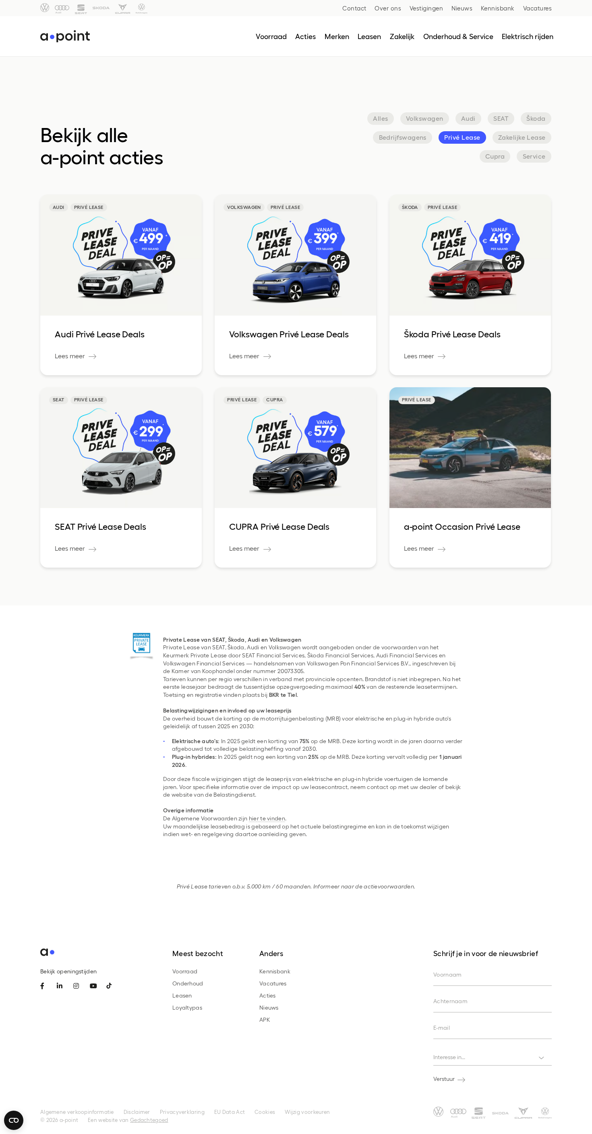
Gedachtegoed (149, 1120)
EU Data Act (229, 1112)
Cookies (265, 1112)
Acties (267, 995)
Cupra (495, 156)
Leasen (182, 995)
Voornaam (447, 974)
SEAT (501, 118)
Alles (380, 118)
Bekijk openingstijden (68, 971)
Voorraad (184, 971)
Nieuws (461, 8)
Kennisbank (498, 8)
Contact (354, 8)
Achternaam (450, 1001)
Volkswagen (424, 118)
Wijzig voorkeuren (307, 1112)
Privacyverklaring (182, 1112)
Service (534, 156)
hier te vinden (267, 818)
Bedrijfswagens (402, 137)
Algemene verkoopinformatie (77, 1112)
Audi (468, 118)
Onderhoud (187, 983)
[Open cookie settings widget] (13, 1120)
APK (264, 1019)
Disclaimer (137, 1112)
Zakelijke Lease (522, 137)
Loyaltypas (187, 1007)
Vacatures (537, 8)
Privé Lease (462, 137)
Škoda (535, 118)
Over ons (388, 8)
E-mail (441, 1027)
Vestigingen (426, 8)
